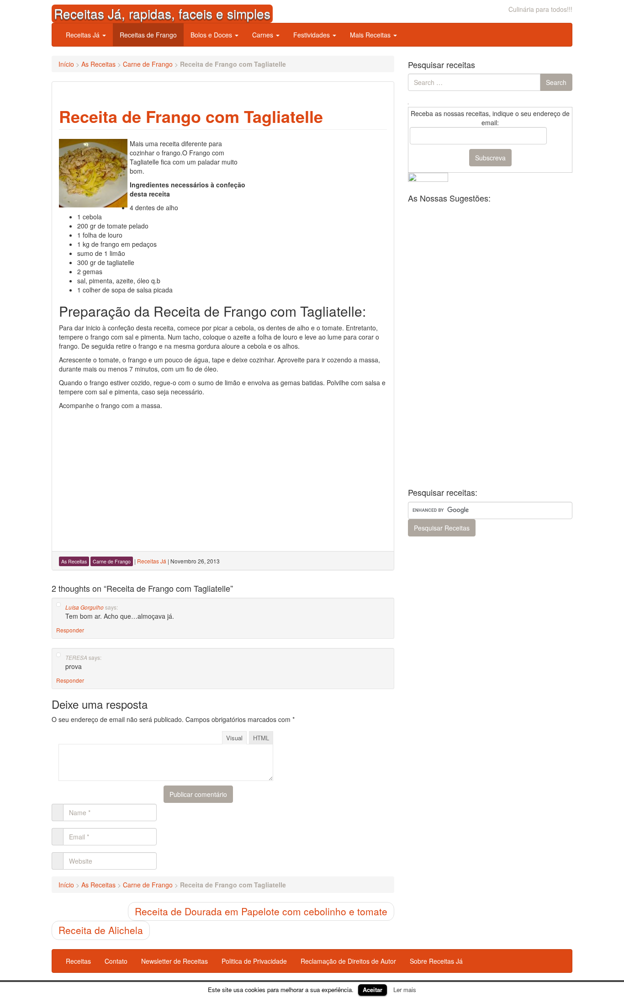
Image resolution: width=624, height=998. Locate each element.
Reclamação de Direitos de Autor (348, 961)
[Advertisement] (318, 196)
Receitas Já (83, 34)
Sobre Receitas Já (436, 961)
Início (66, 64)
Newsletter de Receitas (174, 961)
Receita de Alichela (100, 930)
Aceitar (372, 989)
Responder (70, 630)
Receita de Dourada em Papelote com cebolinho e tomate (261, 911)
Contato (116, 961)
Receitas (78, 961)
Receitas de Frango (148, 34)
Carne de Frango (148, 64)
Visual (234, 737)
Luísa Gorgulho (84, 607)
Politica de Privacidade (254, 961)
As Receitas (98, 64)
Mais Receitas (371, 34)
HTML (261, 737)
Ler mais (404, 989)
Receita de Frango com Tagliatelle (191, 116)
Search (556, 82)
